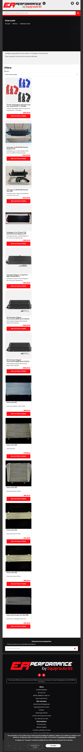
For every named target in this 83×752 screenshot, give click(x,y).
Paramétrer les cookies (35, 746)
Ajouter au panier (19, 116)
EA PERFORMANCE (41, 690)
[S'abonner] (75, 649)
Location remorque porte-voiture (41, 715)
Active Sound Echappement (41, 704)
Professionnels (41, 724)
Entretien (41, 710)
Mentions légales (42, 727)
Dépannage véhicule (41, 713)
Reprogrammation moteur (41, 707)
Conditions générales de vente (41, 730)
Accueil (7, 24)
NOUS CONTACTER (41, 698)
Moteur (15, 24)
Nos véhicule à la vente (41, 718)
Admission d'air (25, 24)
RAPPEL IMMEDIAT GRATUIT (41, 695)
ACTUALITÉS (41, 692)
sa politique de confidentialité (67, 737)
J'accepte (53, 745)
